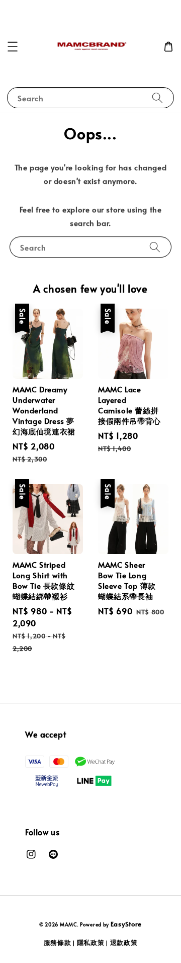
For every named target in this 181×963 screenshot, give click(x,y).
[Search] (157, 97)
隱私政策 (91, 942)
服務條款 (57, 942)
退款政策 (124, 942)
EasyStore (126, 923)
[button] (13, 47)
